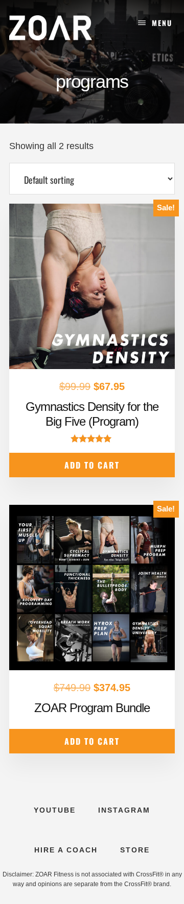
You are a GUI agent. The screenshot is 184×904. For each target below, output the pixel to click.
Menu (162, 22)
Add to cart (92, 465)
